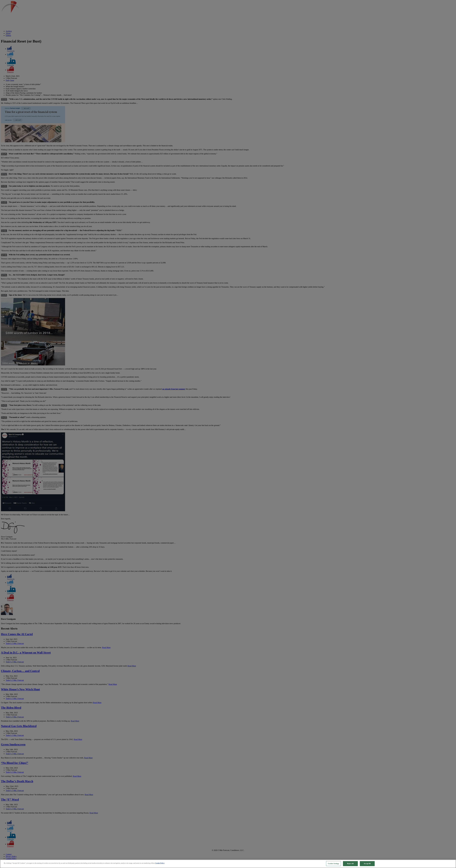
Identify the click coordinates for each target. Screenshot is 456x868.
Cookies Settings (333, 863)
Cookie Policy (160, 863)
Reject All (350, 863)
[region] (228, 864)
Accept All (367, 863)
